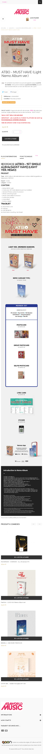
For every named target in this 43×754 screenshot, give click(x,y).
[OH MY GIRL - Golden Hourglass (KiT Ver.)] (22, 665)
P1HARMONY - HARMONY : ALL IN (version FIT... (15, 562)
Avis (36, 155)
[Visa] (3, 730)
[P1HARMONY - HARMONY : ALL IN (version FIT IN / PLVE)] (22, 543)
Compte (4, 2)
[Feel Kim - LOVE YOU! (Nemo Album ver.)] (22, 584)
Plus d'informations (9, 156)
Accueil (3, 28)
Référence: (7, 96)
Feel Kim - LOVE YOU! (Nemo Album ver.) (13, 602)
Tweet (6, 92)
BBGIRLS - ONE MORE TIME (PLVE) (11, 643)
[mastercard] (6, 730)
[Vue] (21, 549)
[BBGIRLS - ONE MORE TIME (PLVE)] (22, 624)
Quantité (5, 131)
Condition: (7, 98)
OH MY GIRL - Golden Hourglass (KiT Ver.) (13, 683)
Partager (14, 92)
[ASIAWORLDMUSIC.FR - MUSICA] (21, 12)
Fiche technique (26, 156)
